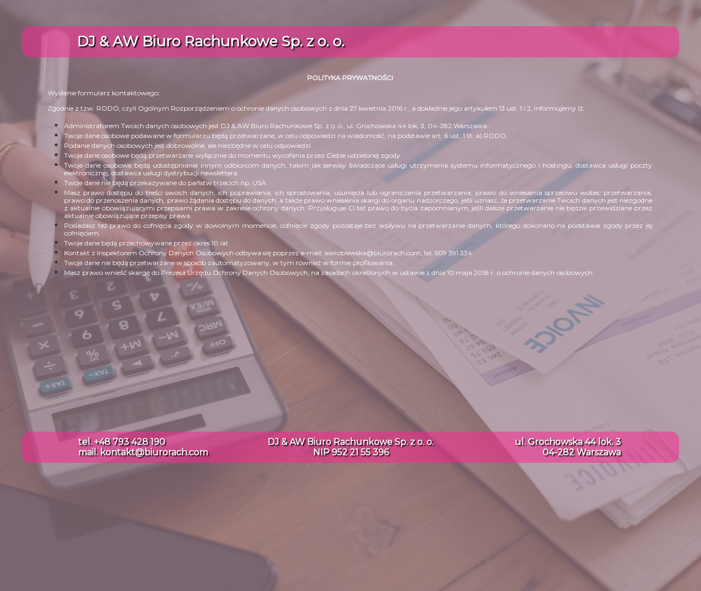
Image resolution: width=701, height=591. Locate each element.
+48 (103, 442)
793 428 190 (139, 442)
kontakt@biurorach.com (154, 452)
